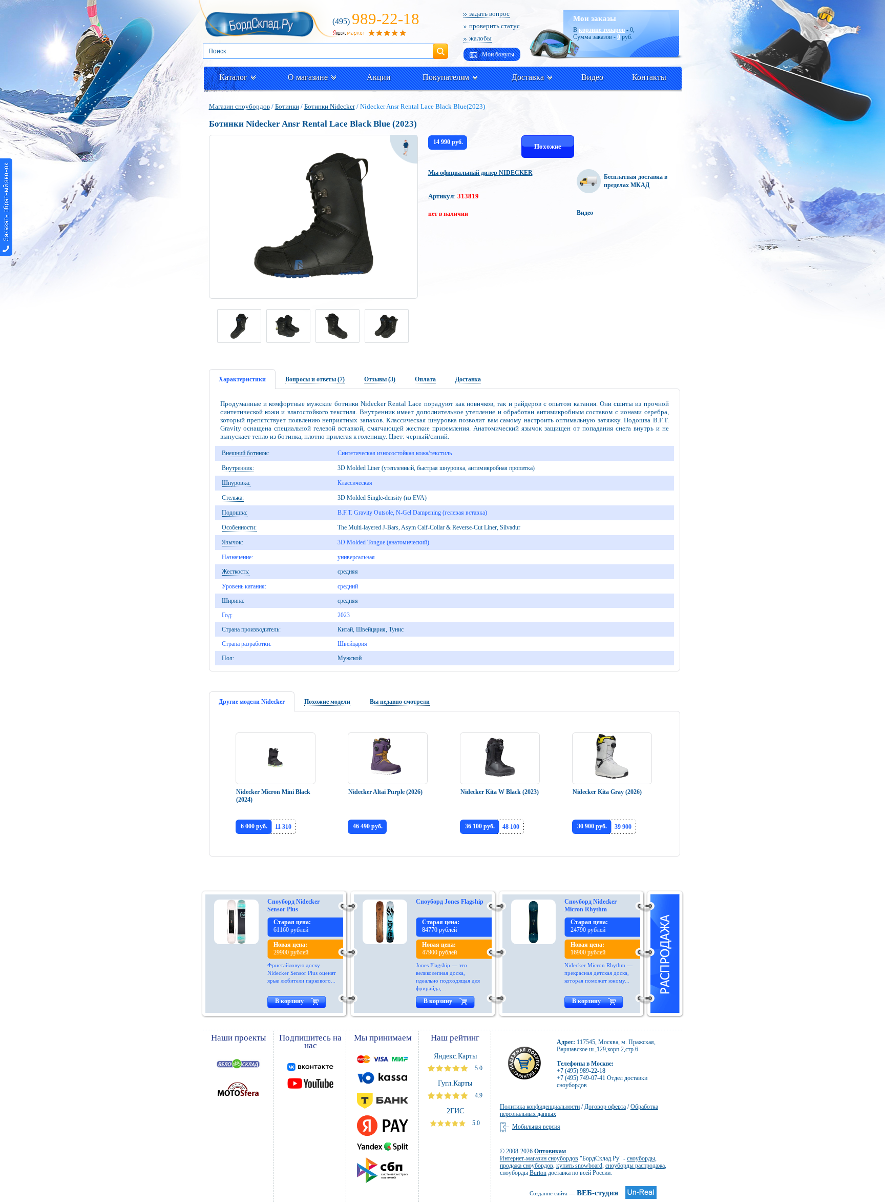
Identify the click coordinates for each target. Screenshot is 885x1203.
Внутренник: (238, 468)
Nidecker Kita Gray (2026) (607, 792)
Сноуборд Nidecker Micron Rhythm (590, 905)
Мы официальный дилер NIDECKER (480, 172)
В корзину (289, 1001)
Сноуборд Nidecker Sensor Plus (293, 905)
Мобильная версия (536, 1126)
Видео (592, 77)
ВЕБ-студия (574, 1193)
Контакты (649, 77)
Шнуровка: (236, 482)
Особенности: (239, 527)
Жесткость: (235, 571)
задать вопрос (489, 13)
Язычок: (232, 542)
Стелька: (233, 497)
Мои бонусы (497, 54)
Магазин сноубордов (239, 106)
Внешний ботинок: (245, 453)
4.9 (477, 1095)
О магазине (308, 77)
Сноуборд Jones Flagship (449, 901)
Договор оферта (605, 1106)
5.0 (477, 1068)
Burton (538, 1172)
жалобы (480, 38)
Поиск (440, 47)
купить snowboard (579, 1165)
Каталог (233, 77)
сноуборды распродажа (635, 1165)
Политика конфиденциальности (540, 1106)
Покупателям (446, 77)
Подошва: (234, 512)
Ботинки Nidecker (329, 106)
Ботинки (287, 106)
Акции (379, 77)
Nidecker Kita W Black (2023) (499, 792)
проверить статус (494, 26)
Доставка (528, 77)
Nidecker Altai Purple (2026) (385, 792)
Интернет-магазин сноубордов (539, 1158)
